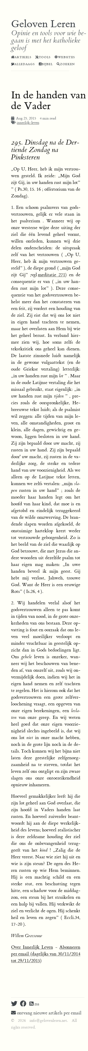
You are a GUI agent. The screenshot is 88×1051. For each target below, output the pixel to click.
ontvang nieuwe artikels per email (48, 1013)
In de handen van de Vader (48, 101)
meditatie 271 (51, 275)
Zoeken (67, 64)
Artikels (22, 57)
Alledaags (24, 64)
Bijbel (47, 64)
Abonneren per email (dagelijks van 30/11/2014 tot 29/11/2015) (45, 953)
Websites (66, 57)
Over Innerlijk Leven (32, 947)
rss (36, 1004)
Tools (45, 57)
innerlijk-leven (28, 122)
